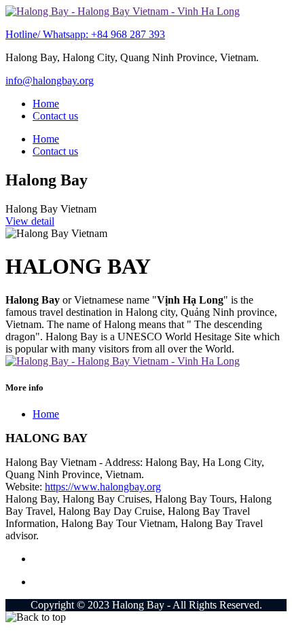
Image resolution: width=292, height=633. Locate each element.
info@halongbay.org (49, 80)
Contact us (55, 116)
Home (46, 103)
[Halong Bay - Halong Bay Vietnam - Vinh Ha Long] (122, 11)
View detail (29, 221)
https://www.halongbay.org (103, 486)
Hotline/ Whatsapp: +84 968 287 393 (85, 34)
